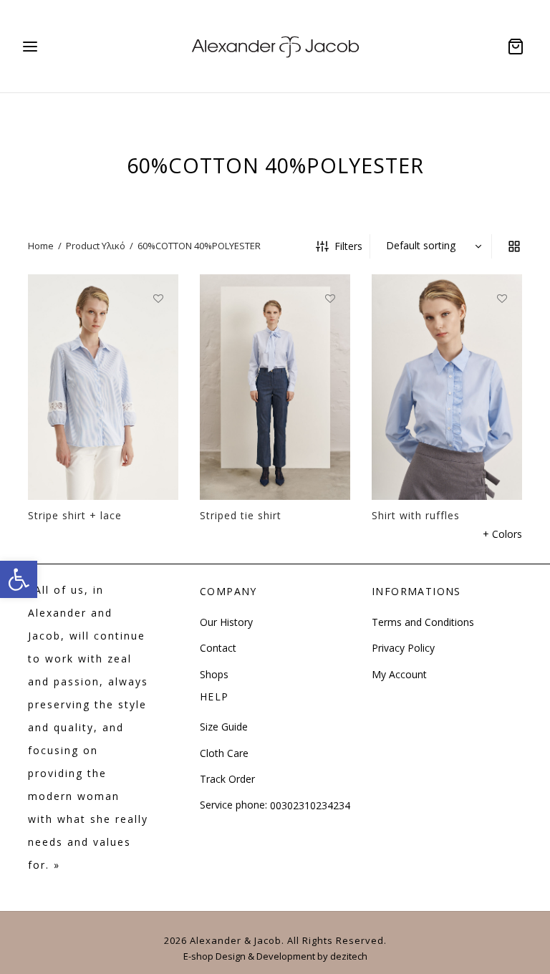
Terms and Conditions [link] (423, 622)
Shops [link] (214, 674)
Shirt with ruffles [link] (416, 515)
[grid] (514, 246)
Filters (348, 246)
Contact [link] (218, 648)
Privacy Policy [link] (403, 648)
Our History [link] (226, 622)
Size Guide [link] (224, 726)
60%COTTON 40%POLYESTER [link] (199, 245)
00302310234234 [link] (310, 805)
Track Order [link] (227, 779)
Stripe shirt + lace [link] (75, 515)
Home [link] (41, 245)
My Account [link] (399, 674)
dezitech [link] (348, 956)
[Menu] (30, 46)
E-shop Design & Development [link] (249, 956)
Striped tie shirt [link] (240, 515)
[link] (18, 579)
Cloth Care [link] (224, 753)
